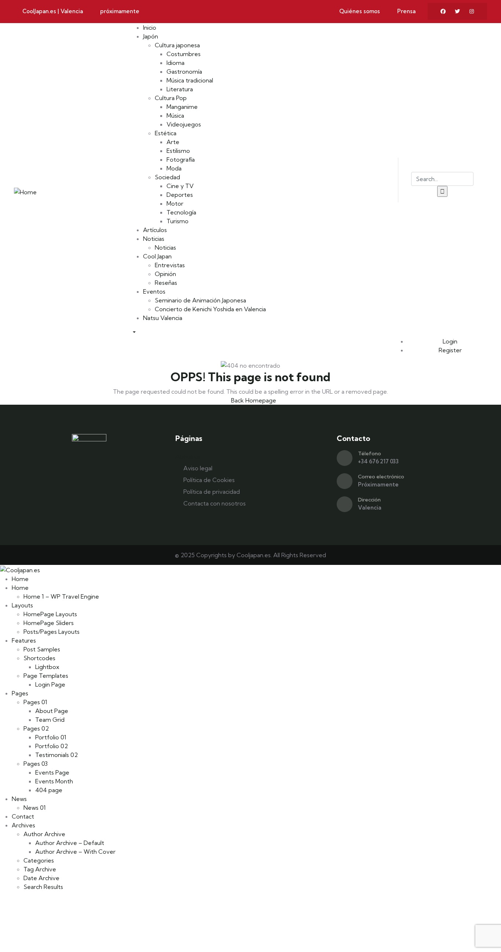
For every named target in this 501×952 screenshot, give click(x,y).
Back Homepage (253, 400)
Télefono (369, 453)
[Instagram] (471, 11)
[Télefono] (344, 458)
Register (449, 350)
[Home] (25, 191)
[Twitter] (457, 11)
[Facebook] (443, 11)
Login (449, 341)
